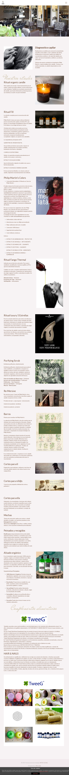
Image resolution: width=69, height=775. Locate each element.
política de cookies (43, 771)
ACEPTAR (35, 773)
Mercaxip (38, 765)
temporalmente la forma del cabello (20, 534)
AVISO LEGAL (44, 762)
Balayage (6, 522)
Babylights (14, 523)
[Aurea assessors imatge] (3, 2)
